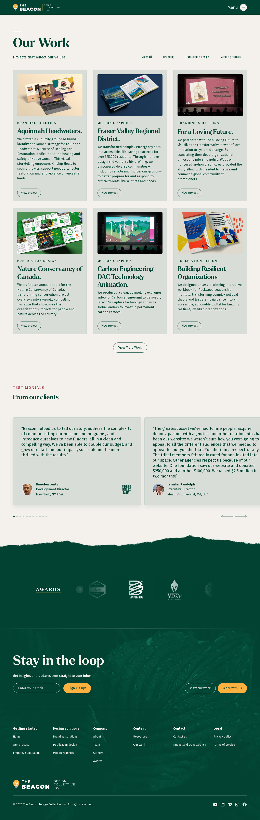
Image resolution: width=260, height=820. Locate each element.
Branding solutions (65, 736)
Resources (140, 736)
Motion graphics (63, 753)
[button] (237, 7)
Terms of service (224, 744)
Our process (21, 744)
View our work (200, 688)
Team (96, 744)
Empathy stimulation (26, 753)
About (97, 736)
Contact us (180, 736)
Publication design (65, 744)
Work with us (232, 688)
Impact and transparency (189, 744)
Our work (139, 744)
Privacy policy (222, 736)
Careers (98, 753)
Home (17, 736)
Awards (98, 761)
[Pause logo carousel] (79, 589)
